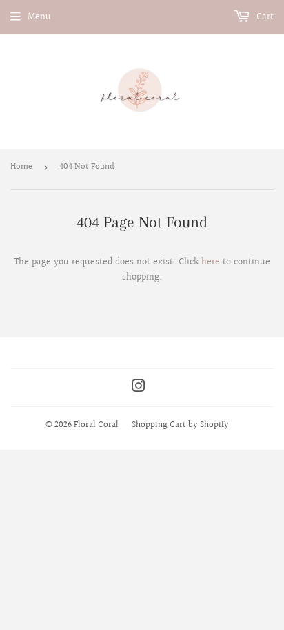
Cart (264, 17)
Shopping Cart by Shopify (180, 425)
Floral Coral (96, 425)
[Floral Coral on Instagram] (138, 388)
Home (21, 167)
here (210, 262)
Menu (39, 17)
